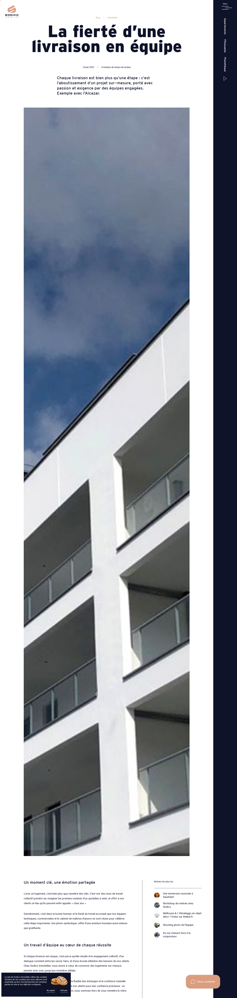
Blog (98, 17)
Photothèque (225, 64)
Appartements (225, 26)
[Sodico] (11, 16)
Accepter (51, 990)
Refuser (63, 990)
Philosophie (225, 45)
